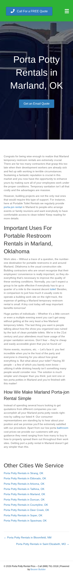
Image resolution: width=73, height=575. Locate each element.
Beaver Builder (38, 569)
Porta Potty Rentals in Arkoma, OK (24, 483)
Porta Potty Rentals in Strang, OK (23, 473)
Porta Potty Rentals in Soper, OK (23, 515)
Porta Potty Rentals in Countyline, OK (26, 504)
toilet (53, 289)
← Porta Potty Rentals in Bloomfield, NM (27, 537)
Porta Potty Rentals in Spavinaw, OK (25, 520)
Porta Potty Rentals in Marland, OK (24, 494)
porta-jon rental (13, 207)
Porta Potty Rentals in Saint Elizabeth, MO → (42, 543)
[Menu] (67, 11)
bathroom (62, 427)
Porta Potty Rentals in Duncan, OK (24, 499)
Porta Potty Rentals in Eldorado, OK (25, 478)
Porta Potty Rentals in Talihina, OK (24, 488)
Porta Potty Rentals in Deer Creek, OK (26, 509)
